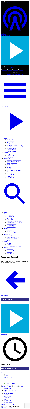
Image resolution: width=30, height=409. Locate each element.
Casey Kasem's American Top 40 (15, 146)
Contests (6, 152)
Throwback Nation (11, 148)
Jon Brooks (10, 139)
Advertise (9, 176)
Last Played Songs (11, 151)
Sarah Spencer (10, 141)
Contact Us (10, 173)
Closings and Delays (12, 163)
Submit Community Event (13, 161)
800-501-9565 (19, 74)
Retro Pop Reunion (12, 149)
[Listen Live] (15, 318)
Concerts (9, 168)
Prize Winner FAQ (11, 157)
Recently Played (9, 368)
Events (5, 166)
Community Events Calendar (14, 160)
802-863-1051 (10, 74)
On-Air (5, 138)
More (2, 372)
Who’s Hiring (10, 164)
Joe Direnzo (10, 143)
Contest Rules (10, 155)
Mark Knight (10, 142)
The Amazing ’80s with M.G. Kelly (15, 145)
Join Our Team (10, 177)
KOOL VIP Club (10, 174)
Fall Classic (9, 167)
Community (7, 158)
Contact (6, 171)
